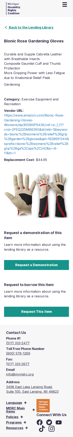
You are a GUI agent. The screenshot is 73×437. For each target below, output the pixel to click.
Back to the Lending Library (31, 27)
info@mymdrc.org (20, 374)
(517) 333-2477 (18, 343)
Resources (14, 428)
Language (14, 403)
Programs (14, 422)
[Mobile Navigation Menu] (64, 4)
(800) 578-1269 (18, 353)
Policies (12, 417)
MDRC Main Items (15, 409)
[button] (25, 402)
